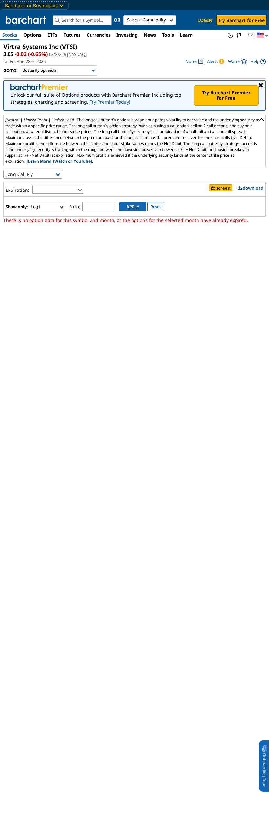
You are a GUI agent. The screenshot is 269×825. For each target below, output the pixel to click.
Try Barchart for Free (241, 20)
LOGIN (204, 20)
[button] (262, 35)
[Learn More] (39, 161)
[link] (258, 61)
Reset (155, 207)
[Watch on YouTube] (72, 161)
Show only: (17, 207)
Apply (132, 207)
